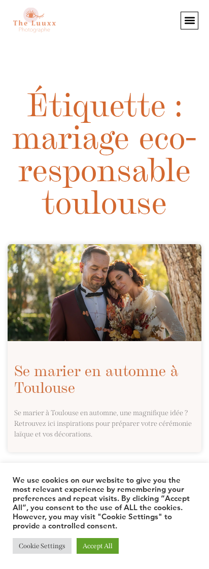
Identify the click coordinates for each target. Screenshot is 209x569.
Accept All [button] (98, 546)
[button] (189, 20)
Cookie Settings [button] (42, 546)
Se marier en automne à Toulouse (96, 378)
